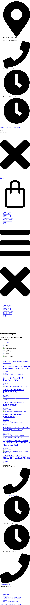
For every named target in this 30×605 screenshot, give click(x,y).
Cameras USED (7, 212)
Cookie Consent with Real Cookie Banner (10, 604)
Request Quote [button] (7, 373)
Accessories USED (8, 218)
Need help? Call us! (5, 584)
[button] (15, 264)
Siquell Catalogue (7, 219)
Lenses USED (6, 214)
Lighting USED (7, 215)
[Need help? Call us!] (15, 582)
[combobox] (7, 132)
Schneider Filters (7, 221)
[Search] (0, 177)
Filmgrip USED (7, 216)
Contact (5, 224)
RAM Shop (6, 222)
